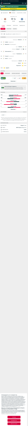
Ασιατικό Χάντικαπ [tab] (16, 73)
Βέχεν (5, 21)
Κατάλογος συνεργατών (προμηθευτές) (8, 413)
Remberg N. (15, 39)
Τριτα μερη (18, 406)
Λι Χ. (13, 51)
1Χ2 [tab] (2, 73)
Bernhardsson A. (15, 60)
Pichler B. (20, 46)
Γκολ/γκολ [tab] (24, 73)
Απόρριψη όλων (14, 420)
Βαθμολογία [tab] (22, 25)
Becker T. (14, 53)
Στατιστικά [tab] (9, 28)
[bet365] (3, 78)
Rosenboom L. (19, 53)
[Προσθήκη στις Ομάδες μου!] (2, 19)
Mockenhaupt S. (13, 44)
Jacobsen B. (11, 56)
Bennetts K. (7, 44)
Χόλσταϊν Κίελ (22, 21)
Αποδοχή (14, 417)
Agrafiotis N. (11, 42)
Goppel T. (10, 58)
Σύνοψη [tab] (3, 28)
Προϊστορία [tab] (15, 25)
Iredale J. (6, 42)
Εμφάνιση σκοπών (14, 423)
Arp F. (17, 46)
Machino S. (20, 39)
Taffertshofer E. (8, 51)
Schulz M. (20, 60)
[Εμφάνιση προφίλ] (5, 19)
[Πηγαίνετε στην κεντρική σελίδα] (7, 3)
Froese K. (7, 56)
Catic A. (6, 58)
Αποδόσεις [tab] (9, 25)
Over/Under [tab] (7, 73)
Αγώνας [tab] (3, 25)
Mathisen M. (18, 34)
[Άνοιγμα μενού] (25, 3)
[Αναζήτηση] (23, 3)
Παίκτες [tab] (14, 28)
